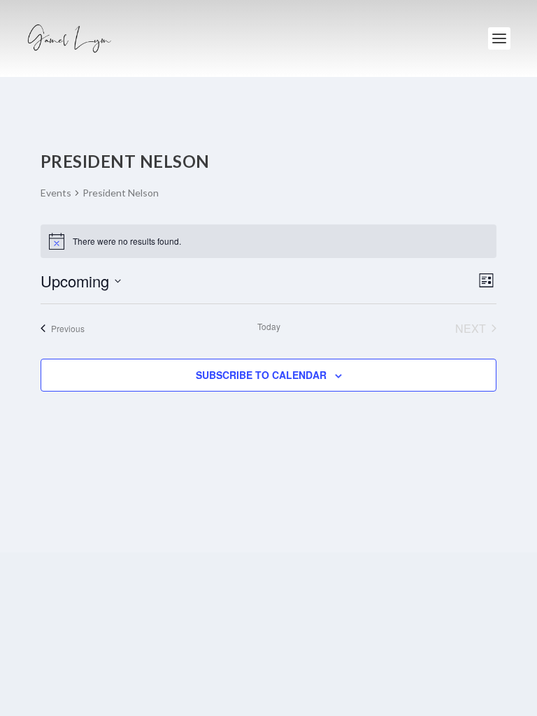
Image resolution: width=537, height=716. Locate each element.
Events (56, 193)
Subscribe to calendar (261, 375)
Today (268, 326)
